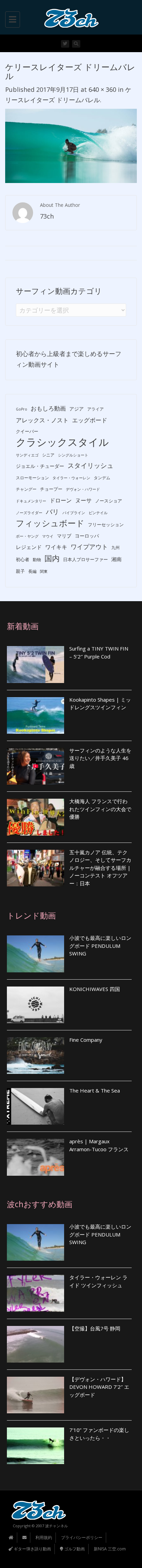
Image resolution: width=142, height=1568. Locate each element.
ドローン (61, 500)
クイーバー (27, 431)
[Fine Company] (35, 1055)
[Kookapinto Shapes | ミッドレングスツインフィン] (35, 715)
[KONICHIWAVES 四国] (35, 1005)
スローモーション (32, 478)
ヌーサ (83, 500)
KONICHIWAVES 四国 (94, 988)
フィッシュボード (50, 523)
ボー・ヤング (27, 536)
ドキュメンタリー (31, 501)
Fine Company (85, 1039)
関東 (44, 571)
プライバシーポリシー (81, 1537)
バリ (52, 511)
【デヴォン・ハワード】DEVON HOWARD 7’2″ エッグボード (99, 1387)
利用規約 (44, 1537)
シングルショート (73, 455)
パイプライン (73, 512)
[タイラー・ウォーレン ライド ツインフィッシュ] (35, 1293)
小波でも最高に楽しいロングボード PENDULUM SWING (100, 945)
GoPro (21, 409)
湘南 (116, 559)
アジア (76, 408)
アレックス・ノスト (42, 420)
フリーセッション (106, 524)
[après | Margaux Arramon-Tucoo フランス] (35, 1157)
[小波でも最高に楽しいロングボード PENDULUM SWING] (35, 953)
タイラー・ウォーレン (71, 477)
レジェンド (29, 546)
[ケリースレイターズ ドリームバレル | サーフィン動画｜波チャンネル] (69, 17)
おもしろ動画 (48, 408)
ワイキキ (56, 547)
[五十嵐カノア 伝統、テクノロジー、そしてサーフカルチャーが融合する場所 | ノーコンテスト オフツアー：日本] (35, 868)
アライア (95, 409)
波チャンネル (56, 1525)
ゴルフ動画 (74, 1549)
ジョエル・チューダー (40, 466)
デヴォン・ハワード (83, 489)
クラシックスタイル (62, 442)
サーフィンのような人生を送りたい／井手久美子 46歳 (100, 758)
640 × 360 (102, 89)
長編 (32, 571)
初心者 (22, 559)
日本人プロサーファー (85, 559)
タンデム (102, 478)
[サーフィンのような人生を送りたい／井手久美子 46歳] (35, 766)
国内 (52, 558)
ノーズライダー (29, 512)
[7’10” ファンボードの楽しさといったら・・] (35, 1445)
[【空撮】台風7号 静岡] (35, 1344)
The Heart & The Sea (94, 1090)
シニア (48, 455)
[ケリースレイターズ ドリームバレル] (71, 145)
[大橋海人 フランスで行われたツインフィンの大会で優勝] (35, 817)
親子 (20, 571)
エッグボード (89, 420)
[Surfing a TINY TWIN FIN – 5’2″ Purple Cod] (35, 664)
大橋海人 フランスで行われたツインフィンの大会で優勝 (100, 809)
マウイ (47, 536)
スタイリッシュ (90, 465)
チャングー (26, 489)
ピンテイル (98, 512)
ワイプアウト (89, 546)
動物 (37, 559)
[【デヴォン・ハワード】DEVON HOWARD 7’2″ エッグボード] (35, 1395)
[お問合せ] (24, 1537)
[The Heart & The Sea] (35, 1106)
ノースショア (108, 501)
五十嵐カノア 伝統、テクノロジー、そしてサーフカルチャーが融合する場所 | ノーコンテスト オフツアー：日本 (100, 868)
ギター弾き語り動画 (32, 1549)
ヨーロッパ (87, 535)
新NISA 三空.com (110, 1549)
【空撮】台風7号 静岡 (94, 1328)
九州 (115, 547)
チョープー (51, 489)
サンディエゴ (27, 455)
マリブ (64, 535)
